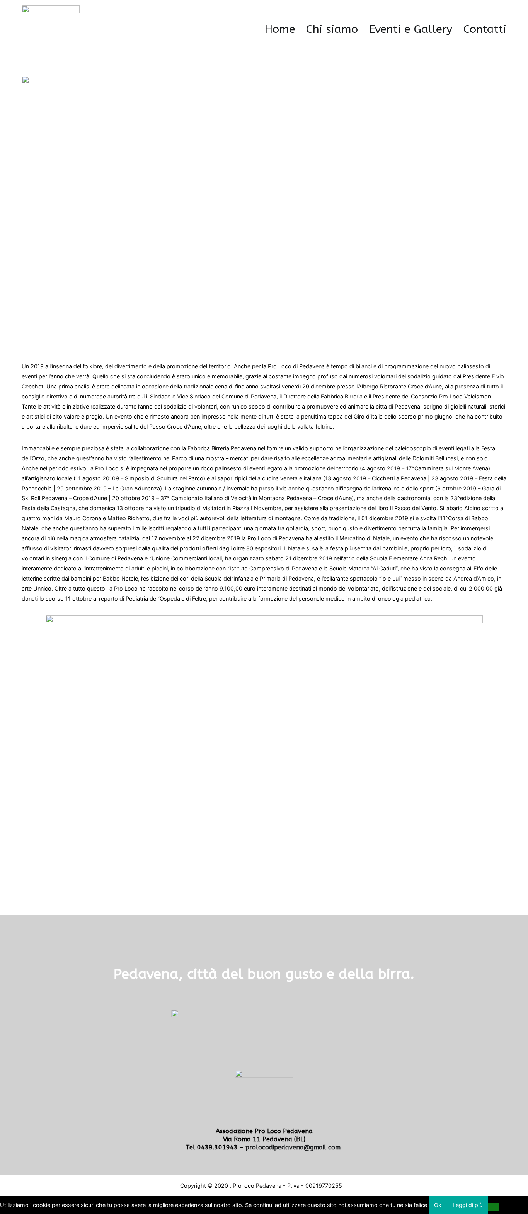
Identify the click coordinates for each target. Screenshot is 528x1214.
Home (279, 29)
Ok (437, 1205)
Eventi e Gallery (410, 29)
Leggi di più (467, 1205)
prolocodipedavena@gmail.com (293, 1147)
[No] (493, 1207)
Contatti (484, 29)
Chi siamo (332, 29)
